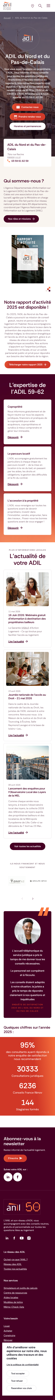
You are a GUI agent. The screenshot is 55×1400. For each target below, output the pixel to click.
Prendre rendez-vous (29, 116)
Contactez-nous (30, 107)
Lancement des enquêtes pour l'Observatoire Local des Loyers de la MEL (27, 792)
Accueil (7, 17)
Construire (9, 1335)
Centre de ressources (15, 1292)
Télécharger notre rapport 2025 (25, 364)
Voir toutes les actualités (27, 846)
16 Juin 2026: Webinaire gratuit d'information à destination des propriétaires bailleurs (27, 618)
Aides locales (11, 1297)
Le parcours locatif (19, 453)
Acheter (8, 1330)
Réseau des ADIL (13, 1264)
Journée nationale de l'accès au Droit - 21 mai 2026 (27, 696)
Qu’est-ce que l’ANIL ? (16, 1259)
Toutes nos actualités (15, 1268)
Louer (7, 1326)
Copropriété (15, 406)
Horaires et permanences (27, 126)
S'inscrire (13, 1158)
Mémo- (14, 1306)
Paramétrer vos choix (21, 1388)
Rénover (8, 1340)
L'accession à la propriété (23, 500)
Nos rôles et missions (19, 218)
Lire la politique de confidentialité (23, 1364)
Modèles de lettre (13, 1302)
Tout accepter (18, 1373)
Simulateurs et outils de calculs (20, 1288)
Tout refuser (17, 1380)
